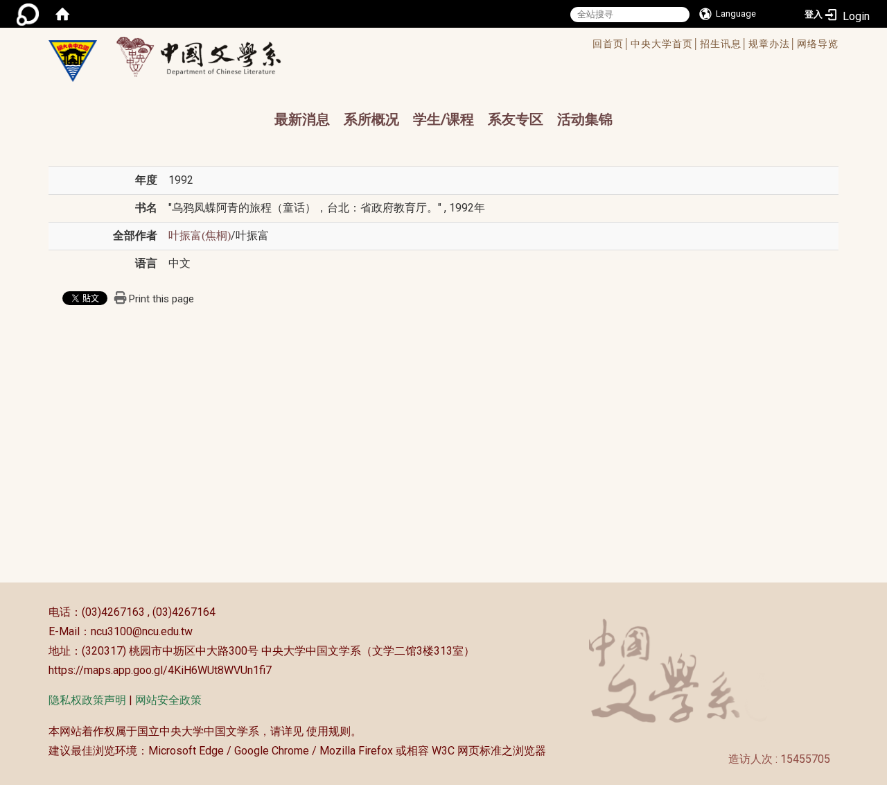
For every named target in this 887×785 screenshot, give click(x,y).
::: (41, 612)
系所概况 (371, 119)
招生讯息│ (724, 43)
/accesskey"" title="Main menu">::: (397, 45)
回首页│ (611, 43)
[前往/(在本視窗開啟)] (211, 56)
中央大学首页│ (665, 43)
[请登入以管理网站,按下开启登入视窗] (27, 14)
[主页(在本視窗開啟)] (73, 61)
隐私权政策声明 (87, 700)
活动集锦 (585, 119)
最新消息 (302, 119)
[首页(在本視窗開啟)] (62, 14)
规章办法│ (772, 43)
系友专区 (515, 119)
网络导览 (817, 43)
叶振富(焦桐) (199, 235)
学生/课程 (443, 119)
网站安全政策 (168, 700)
